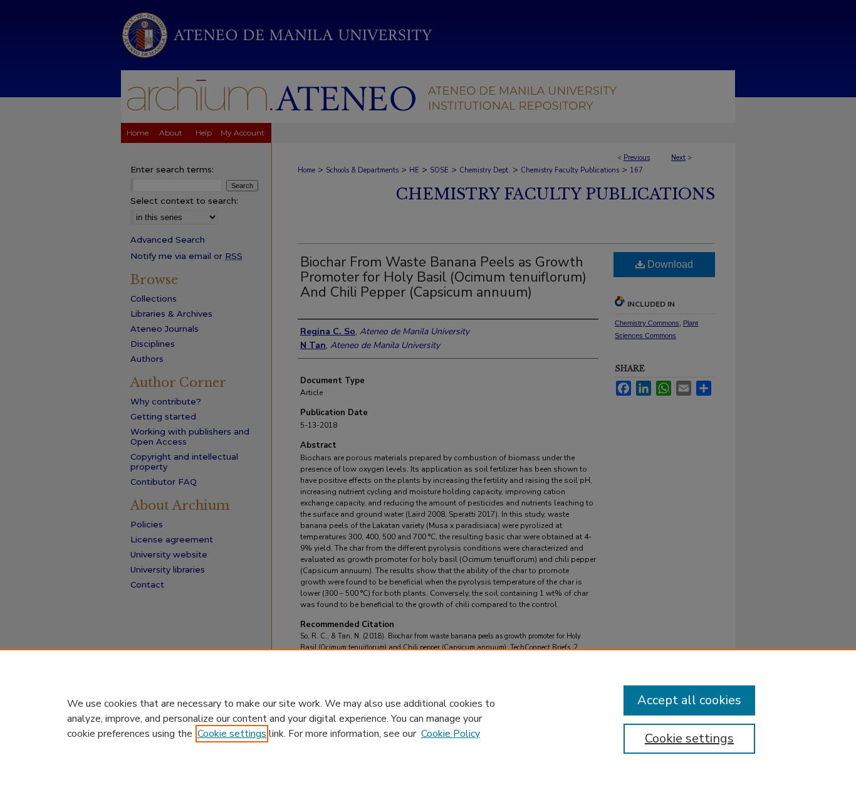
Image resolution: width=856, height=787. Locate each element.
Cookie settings (231, 734)
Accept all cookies (689, 700)
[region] (428, 718)
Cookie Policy (450, 734)
